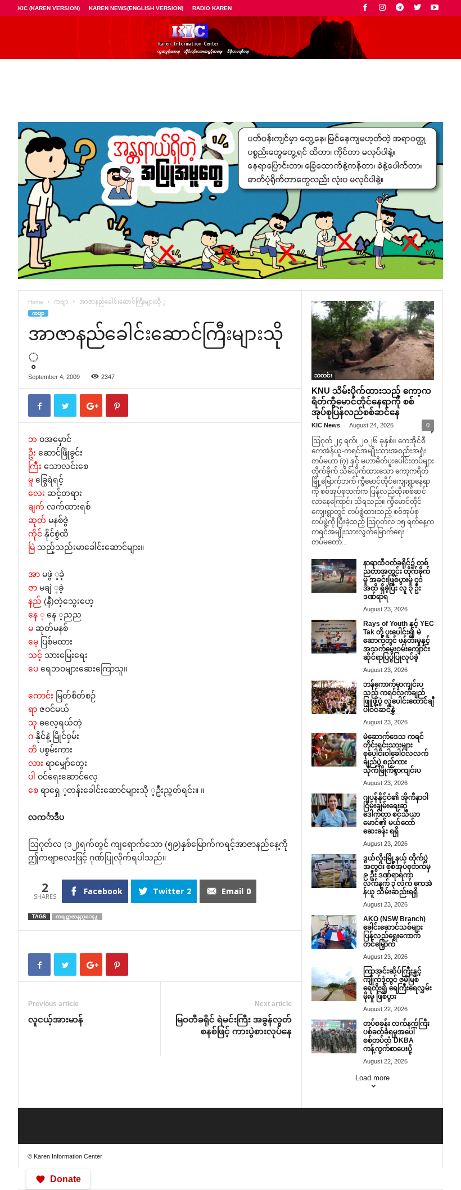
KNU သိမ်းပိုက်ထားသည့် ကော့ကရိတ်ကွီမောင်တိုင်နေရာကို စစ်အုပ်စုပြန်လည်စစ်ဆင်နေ (371, 401)
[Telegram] (399, 8)
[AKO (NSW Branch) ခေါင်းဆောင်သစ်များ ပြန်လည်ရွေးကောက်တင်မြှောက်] (333, 932)
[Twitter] (417, 8)
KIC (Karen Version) (49, 8)
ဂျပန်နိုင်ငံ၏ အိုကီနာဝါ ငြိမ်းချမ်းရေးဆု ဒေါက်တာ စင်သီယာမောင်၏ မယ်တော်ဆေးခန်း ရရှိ (395, 814)
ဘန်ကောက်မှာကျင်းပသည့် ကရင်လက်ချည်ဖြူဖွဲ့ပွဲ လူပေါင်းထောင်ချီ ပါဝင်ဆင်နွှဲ (398, 697)
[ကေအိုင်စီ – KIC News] (230, 37)
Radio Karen (212, 8)
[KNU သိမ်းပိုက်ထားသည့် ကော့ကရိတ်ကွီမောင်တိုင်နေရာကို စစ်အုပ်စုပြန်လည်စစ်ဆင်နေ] (372, 340)
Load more (372, 1078)
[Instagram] (382, 8)
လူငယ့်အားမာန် (55, 1019)
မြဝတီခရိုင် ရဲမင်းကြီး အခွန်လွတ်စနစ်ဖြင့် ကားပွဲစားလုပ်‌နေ (233, 1025)
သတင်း (323, 375)
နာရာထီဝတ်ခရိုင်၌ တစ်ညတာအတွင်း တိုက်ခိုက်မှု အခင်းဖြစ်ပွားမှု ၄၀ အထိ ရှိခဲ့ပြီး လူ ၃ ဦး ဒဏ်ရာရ (396, 580)
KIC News (325, 425)
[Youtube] (434, 8)
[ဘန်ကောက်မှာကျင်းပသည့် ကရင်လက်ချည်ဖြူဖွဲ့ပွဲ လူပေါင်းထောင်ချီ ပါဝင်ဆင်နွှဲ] (333, 697)
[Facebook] (365, 8)
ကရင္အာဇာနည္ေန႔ (77, 916)
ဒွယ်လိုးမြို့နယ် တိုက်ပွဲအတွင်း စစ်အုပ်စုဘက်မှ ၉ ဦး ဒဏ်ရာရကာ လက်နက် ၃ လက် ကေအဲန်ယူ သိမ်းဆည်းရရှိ (397, 875)
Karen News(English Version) (136, 8)
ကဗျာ (61, 302)
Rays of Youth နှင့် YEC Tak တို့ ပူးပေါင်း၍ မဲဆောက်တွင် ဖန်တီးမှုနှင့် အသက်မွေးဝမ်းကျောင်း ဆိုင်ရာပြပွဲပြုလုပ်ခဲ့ (398, 640)
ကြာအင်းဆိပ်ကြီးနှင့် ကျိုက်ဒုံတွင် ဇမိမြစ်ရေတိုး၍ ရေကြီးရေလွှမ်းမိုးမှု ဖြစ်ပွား (397, 983)
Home (35, 302)
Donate (65, 1179)
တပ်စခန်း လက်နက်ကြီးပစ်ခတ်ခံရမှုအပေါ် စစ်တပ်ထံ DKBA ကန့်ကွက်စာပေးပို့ (396, 1036)
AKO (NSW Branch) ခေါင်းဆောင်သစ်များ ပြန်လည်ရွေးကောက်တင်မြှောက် (394, 931)
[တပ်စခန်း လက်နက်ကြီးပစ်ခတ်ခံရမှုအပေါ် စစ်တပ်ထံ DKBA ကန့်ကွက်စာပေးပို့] (333, 1036)
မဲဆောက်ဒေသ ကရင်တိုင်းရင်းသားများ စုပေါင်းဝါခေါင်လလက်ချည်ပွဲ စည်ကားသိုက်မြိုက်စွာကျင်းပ (395, 753)
